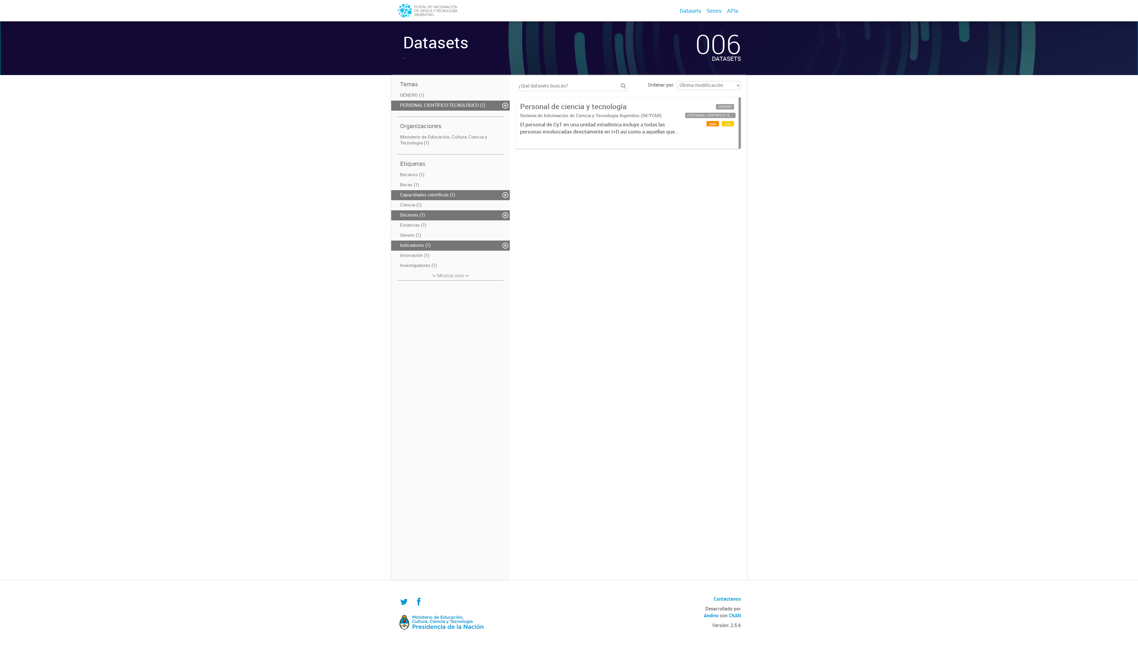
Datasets (690, 10)
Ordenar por (660, 85)
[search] (623, 86)
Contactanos (727, 599)
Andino (711, 615)
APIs (732, 10)
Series (714, 10)
